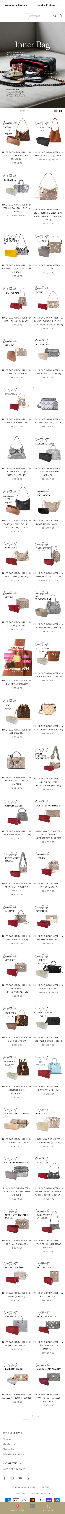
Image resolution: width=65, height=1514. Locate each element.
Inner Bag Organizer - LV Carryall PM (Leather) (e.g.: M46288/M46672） (17, 524)
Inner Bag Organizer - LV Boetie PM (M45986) (48, 1141)
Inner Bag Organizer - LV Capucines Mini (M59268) (17, 833)
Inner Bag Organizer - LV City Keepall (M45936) (48, 372)
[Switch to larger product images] (55, 111)
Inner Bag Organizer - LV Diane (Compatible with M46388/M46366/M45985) (48, 321)
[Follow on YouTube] (20, 1478)
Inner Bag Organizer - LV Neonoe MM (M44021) (17, 319)
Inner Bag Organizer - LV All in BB (48, 267)
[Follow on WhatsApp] (28, 1478)
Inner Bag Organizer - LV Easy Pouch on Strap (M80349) (48, 1244)
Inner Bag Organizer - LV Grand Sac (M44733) (17, 1344)
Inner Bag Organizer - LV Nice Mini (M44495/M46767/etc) (17, 988)
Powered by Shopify (41, 1493)
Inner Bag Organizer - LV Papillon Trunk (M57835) (17, 1396)
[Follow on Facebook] (4, 1478)
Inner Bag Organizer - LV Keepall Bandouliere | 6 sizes (17, 208)
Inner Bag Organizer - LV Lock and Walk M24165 (48, 675)
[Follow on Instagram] (12, 1478)
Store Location (9, 1443)
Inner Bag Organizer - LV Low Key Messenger (17, 682)
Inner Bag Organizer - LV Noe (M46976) (17, 731)
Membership (8, 1448)
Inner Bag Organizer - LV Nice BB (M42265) (17, 624)
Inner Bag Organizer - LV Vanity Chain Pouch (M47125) (17, 781)
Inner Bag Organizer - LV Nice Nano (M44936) (17, 1242)
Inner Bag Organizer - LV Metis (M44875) (17, 1295)
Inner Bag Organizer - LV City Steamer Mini (48, 1088)
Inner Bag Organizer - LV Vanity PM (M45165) (17, 938)
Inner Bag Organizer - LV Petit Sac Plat (48, 1295)
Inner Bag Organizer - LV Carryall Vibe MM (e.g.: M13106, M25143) (17, 472)
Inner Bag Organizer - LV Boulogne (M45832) (17, 575)
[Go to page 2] (39, 1416)
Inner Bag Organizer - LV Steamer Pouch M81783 (48, 1039)
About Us (7, 1438)
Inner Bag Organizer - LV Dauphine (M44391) (48, 938)
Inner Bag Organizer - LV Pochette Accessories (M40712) (48, 834)
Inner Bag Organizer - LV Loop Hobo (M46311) (48, 522)
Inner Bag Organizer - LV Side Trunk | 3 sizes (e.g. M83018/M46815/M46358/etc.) (48, 214)
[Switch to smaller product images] (60, 111)
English (46, 1487)
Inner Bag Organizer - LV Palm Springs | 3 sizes (48, 575)
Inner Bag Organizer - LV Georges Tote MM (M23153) (48, 472)
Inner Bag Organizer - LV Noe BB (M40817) (48, 885)
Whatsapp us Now (14, 1468)
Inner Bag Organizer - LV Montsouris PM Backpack (17, 1090)
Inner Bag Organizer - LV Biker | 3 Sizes (48, 987)
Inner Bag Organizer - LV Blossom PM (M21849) (48, 626)
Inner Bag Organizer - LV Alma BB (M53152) (17, 372)
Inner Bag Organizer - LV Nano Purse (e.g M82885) (48, 728)
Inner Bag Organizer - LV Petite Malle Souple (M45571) (17, 887)
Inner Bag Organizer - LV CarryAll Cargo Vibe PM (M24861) (17, 268)
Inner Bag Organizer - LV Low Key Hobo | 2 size (48, 154)
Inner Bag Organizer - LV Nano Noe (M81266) (17, 421)
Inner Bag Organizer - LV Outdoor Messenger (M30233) (17, 1191)
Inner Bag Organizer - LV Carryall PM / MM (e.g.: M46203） (17, 155)
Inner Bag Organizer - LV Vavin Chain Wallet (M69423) (48, 1398)
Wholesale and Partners (13, 1453)
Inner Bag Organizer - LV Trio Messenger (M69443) (48, 421)
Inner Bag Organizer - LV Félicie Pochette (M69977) (48, 1345)
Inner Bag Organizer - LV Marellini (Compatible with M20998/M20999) (48, 1191)
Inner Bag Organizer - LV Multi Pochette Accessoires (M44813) (48, 782)
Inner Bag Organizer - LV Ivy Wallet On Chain (17, 1141)
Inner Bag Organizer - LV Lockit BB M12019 (17, 1039)
